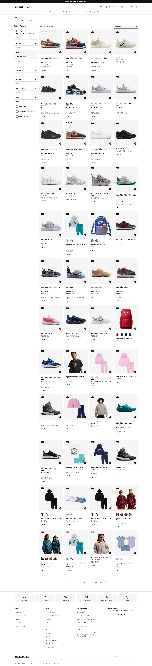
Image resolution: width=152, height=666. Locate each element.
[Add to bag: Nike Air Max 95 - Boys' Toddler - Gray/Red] (135, 282)
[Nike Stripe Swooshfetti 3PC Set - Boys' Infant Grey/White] (121, 559)
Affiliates (17, 619)
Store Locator (50, 636)
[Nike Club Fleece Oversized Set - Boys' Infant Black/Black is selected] (42, 514)
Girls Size (18, 70)
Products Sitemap (20, 626)
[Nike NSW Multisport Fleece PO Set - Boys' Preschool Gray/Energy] (71, 240)
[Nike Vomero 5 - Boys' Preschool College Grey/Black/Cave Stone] (55, 104)
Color (17, 74)
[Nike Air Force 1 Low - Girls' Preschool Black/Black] (130, 104)
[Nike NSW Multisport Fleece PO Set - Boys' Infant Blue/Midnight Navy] (71, 559)
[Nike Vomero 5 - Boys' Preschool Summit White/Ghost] (46, 104)
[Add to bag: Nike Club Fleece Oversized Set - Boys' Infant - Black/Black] (60, 508)
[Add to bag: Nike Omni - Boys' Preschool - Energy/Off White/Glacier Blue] (135, 189)
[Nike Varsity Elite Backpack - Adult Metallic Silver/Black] (126, 334)
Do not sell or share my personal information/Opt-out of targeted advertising (86, 634)
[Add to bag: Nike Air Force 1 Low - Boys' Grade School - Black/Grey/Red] (60, 143)
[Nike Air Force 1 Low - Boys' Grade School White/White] (55, 149)
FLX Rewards (101, 12)
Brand (17, 52)
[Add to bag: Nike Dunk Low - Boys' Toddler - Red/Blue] (85, 52)
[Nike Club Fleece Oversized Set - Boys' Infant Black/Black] (46, 514)
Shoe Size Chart (50, 643)
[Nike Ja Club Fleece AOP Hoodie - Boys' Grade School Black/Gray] (130, 514)
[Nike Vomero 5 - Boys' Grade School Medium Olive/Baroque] (46, 287)
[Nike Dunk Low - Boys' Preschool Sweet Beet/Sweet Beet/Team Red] (80, 149)
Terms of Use (80, 612)
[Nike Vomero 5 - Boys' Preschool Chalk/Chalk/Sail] (50, 104)
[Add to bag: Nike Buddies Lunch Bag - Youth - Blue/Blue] (110, 235)
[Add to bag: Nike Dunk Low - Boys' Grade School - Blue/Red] (60, 52)
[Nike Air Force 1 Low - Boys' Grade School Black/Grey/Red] (105, 58)
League (18, 97)
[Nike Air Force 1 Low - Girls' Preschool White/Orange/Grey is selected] (117, 104)
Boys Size (18, 66)
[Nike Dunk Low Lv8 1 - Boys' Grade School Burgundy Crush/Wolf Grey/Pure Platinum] (96, 287)
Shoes (43, 12)
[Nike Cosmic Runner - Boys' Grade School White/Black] (59, 378)
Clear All (50, 26)
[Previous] (5, 1)
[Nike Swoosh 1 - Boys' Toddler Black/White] (71, 287)
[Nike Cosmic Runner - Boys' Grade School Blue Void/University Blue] (55, 378)
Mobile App (49, 626)
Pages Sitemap (19, 622)
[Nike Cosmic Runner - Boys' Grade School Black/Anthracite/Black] (50, 378)
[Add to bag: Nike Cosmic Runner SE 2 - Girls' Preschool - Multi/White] (110, 329)
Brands (65, 12)
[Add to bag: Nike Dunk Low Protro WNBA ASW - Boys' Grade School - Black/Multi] (135, 235)
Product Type (19, 47)
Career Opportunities (21, 615)
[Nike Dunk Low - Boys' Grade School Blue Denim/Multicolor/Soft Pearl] (50, 58)
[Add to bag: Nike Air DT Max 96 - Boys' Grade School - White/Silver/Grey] (85, 189)
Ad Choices (80, 629)
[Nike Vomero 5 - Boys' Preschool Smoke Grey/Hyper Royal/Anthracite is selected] (42, 104)
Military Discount (50, 622)
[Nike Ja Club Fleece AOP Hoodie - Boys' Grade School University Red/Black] (55, 559)
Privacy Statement (82, 615)
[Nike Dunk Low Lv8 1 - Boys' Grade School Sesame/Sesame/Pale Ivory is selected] (92, 287)
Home (15, 17)
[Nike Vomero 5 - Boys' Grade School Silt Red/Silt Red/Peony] (50, 287)
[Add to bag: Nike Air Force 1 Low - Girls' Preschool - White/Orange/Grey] (135, 98)
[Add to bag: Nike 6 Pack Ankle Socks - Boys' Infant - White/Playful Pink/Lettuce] (85, 508)
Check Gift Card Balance (53, 615)
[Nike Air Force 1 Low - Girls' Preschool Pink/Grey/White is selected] (92, 104)
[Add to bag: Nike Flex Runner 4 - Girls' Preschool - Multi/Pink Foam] (60, 329)
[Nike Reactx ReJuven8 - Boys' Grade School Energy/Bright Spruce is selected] (117, 423)
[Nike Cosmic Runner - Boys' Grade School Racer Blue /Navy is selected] (42, 378)
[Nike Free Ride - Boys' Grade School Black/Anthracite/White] (50, 469)
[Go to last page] (106, 582)
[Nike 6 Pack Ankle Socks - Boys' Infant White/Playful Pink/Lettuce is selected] (67, 514)
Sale (108, 12)
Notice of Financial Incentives (85, 619)
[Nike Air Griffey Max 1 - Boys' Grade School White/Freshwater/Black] (71, 104)
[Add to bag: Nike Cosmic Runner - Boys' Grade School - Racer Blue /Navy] (60, 372)
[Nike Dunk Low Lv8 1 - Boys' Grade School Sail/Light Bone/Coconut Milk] (100, 287)
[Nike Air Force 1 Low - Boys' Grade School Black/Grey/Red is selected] (42, 149)
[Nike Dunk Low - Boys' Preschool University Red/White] (71, 149)
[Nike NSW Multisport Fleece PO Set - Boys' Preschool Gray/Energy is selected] (67, 240)
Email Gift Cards (50, 612)
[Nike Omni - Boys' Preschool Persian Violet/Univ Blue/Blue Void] (130, 195)
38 (96, 582)
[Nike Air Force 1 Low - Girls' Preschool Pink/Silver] (100, 104)
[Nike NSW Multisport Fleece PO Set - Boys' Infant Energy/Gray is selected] (67, 559)
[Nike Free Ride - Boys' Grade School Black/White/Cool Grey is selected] (42, 469)
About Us (18, 612)
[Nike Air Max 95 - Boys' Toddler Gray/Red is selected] (117, 287)
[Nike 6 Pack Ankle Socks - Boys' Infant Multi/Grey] (71, 514)
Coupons (48, 619)
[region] (76, 2)
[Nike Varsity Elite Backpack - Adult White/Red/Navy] (121, 334)
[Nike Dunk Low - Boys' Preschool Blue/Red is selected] (67, 149)
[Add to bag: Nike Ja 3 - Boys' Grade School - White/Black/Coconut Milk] (135, 52)
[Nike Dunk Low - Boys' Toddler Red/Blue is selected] (67, 58)
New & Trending (90, 12)
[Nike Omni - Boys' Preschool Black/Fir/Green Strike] (121, 195)
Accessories (57, 12)
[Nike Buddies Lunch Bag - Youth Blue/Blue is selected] (92, 240)
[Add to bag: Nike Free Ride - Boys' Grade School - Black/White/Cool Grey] (60, 463)
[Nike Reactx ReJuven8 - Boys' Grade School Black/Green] (121, 423)
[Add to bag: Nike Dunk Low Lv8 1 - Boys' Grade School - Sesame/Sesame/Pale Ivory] (110, 282)
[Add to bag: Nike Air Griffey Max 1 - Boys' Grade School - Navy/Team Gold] (85, 98)
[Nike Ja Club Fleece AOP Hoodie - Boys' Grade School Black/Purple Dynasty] (126, 514)
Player (17, 101)
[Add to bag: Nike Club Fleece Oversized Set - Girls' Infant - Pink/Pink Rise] (135, 372)
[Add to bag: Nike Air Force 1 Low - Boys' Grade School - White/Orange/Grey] (110, 143)
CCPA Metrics (80, 622)
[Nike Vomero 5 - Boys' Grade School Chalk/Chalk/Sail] (55, 287)
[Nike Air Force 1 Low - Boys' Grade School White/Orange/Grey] (100, 58)
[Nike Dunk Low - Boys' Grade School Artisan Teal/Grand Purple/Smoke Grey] (46, 58)
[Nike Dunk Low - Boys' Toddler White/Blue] (80, 58)
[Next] (147, 1)
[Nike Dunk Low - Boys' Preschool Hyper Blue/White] (75, 149)
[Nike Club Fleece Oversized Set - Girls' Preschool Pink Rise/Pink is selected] (92, 378)
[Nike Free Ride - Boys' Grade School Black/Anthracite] (46, 469)
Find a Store (19, 37)
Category (18, 79)
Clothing (49, 12)
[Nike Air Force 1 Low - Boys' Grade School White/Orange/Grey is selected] (92, 149)
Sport (17, 92)
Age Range (19, 43)
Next (101, 582)
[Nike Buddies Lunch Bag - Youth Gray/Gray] (96, 240)
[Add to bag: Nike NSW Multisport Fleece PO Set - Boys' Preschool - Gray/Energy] (85, 235)
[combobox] (68, 7)
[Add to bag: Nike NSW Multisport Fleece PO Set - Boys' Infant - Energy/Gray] (85, 553)
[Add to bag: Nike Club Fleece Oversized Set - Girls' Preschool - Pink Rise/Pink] (110, 372)
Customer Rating (20, 88)
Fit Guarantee (50, 647)
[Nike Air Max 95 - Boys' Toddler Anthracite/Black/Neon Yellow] (126, 287)
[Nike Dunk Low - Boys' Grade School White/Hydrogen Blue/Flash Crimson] (55, 58)
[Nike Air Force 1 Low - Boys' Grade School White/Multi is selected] (92, 58)
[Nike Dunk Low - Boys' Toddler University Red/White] (71, 58)
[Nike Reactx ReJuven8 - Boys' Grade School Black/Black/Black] (126, 423)
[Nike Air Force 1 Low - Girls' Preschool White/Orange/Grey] (105, 104)
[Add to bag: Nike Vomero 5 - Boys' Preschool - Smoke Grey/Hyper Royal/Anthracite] (60, 98)
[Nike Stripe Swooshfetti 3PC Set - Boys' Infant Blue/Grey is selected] (117, 559)
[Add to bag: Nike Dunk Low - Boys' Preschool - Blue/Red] (85, 143)
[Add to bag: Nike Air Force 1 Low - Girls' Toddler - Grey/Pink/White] (60, 235)
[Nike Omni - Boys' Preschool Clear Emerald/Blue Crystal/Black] (126, 195)
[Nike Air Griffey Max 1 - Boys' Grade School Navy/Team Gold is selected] (67, 104)
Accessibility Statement (83, 626)
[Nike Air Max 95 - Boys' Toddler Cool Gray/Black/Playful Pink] (121, 287)
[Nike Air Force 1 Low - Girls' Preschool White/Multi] (96, 104)
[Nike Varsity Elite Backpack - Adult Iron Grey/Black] (130, 334)
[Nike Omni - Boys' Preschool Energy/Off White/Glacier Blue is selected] (117, 195)
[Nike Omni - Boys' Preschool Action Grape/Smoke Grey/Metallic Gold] (134, 195)
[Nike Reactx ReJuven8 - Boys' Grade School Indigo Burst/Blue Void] (130, 423)
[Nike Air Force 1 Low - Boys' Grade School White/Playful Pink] (96, 58)
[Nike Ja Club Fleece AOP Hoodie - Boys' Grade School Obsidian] (121, 514)
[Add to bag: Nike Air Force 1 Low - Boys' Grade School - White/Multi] (110, 52)
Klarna (48, 633)
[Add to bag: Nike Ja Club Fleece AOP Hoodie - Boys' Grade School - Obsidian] (60, 553)
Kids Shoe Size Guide (52, 640)
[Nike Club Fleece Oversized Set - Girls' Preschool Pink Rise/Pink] (96, 378)
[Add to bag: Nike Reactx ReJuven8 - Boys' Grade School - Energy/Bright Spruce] (135, 417)
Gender (18, 61)
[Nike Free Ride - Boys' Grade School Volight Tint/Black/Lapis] (55, 469)
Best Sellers (80, 12)
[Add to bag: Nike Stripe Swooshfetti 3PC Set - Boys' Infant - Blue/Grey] (135, 553)
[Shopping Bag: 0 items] (136, 7)
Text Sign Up (49, 629)
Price (17, 83)
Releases (72, 12)
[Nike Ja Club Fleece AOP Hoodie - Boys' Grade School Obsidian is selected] (42, 559)
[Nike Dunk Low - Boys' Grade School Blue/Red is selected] (42, 58)
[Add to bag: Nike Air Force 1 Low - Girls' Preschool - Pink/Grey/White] (110, 98)
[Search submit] (101, 7)
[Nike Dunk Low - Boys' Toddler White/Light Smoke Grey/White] (75, 58)
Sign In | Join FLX (128, 7)
